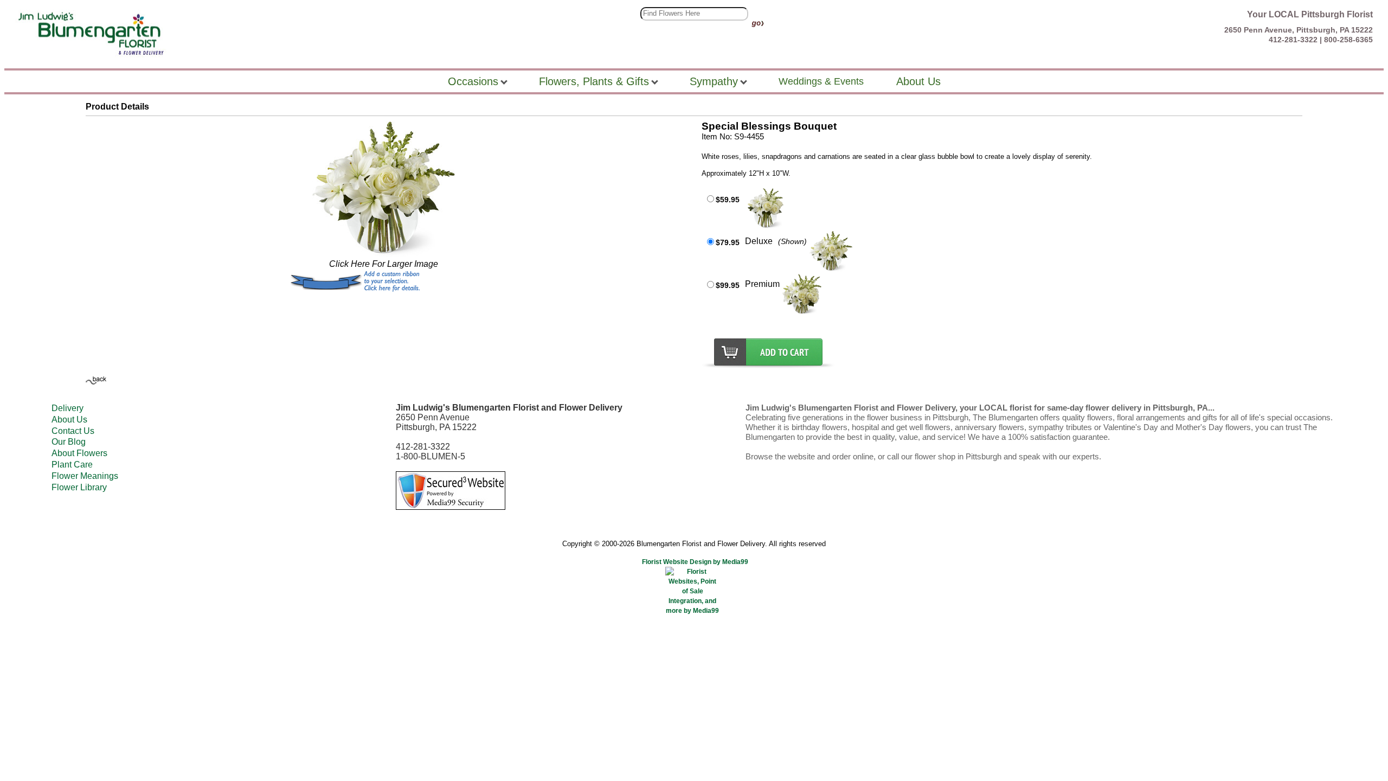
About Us (69, 419)
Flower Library (79, 487)
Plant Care (72, 464)
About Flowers (79, 453)
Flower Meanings (85, 476)
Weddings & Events (821, 81)
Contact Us (73, 431)
